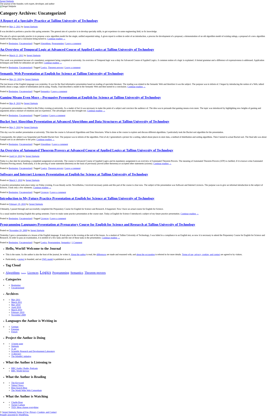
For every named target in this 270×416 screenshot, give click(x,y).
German (14, 326)
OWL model (47, 259)
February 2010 (17, 312)
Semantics (45, 91)
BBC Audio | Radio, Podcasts (24, 368)
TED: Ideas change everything (24, 407)
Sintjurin (15, 346)
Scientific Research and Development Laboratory (33, 351)
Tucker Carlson (18, 405)
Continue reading (56, 39)
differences (101, 254)
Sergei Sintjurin (7, 1)
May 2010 (15, 305)
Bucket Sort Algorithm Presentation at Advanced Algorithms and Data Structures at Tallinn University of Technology (84, 121)
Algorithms (46, 43)
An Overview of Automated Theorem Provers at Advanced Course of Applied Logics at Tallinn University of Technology (86, 150)
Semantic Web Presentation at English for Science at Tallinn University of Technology (62, 73)
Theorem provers (55, 67)
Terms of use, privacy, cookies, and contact (201, 254)
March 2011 (16, 302)
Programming (58, 43)
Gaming (44, 115)
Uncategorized (25, 43)
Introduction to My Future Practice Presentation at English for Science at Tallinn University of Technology (77, 198)
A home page (17, 343)
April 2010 (16, 307)
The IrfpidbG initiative (21, 356)
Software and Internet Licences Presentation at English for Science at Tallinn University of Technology (74, 174)
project (21, 259)
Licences (45, 192)
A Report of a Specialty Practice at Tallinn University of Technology (49, 20)
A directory (16, 354)
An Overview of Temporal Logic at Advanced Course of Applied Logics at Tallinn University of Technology (77, 49)
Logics (44, 67)
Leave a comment (73, 43)
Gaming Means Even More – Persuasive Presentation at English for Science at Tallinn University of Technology (80, 97)
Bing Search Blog (19, 388)
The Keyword (17, 383)
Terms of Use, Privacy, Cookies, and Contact (37, 412)
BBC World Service (20, 371)
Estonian (15, 329)
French (14, 332)
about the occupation (145, 254)
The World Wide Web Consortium (26, 390)
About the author (78, 254)
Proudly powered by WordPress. (14, 414)
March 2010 (16, 310)
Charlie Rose (17, 402)
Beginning (13, 43)
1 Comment (77, 242)
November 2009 (18, 315)
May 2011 (15, 300)
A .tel (13, 349)
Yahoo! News (17, 385)
